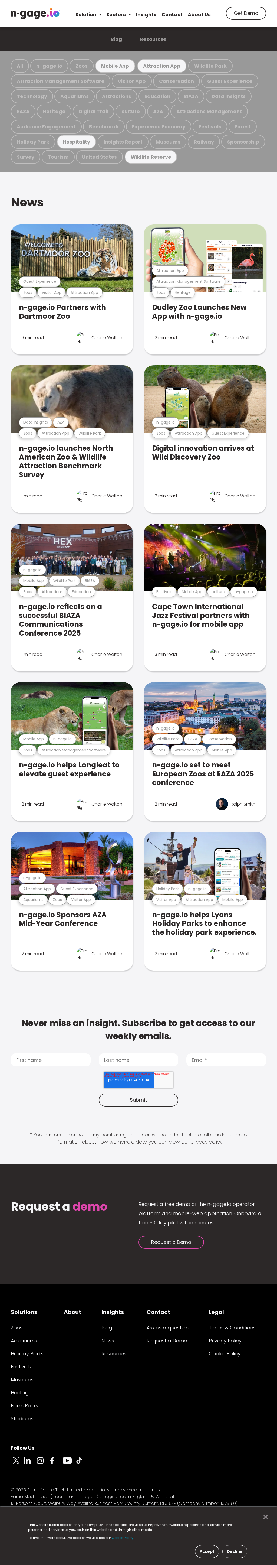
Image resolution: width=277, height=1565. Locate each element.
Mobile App (115, 66)
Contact (172, 14)
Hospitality (76, 141)
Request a (59, 1207)
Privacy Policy (225, 1340)
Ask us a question (168, 1327)
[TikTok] (82, 1463)
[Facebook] (56, 1463)
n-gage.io (49, 66)
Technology (32, 96)
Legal (216, 1312)
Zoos (81, 66)
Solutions (24, 1312)
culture (130, 111)
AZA (158, 111)
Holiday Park (33, 141)
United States (99, 157)
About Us (199, 14)
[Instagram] (43, 1463)
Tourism (58, 157)
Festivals (210, 126)
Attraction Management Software (60, 81)
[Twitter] (17, 1463)
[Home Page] (35, 13)
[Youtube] (69, 1463)
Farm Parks (24, 1405)
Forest (243, 126)
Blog (116, 39)
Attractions (116, 96)
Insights (146, 14)
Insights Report (123, 141)
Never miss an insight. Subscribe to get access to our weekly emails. (138, 1029)
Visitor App (132, 81)
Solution (85, 14)
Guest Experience (229, 81)
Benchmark (104, 126)
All (20, 66)
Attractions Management (209, 111)
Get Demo (246, 13)
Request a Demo (171, 1242)
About (72, 1312)
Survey (25, 157)
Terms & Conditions (232, 1327)
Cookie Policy (224, 1353)
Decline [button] (235, 1551)
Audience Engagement (46, 126)
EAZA (23, 111)
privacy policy (206, 1141)
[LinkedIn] (30, 1463)
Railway (204, 141)
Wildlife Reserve (151, 157)
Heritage (54, 111)
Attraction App (161, 66)
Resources (153, 39)
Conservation (176, 81)
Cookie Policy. (123, 1537)
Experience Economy (158, 126)
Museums (168, 141)
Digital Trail (93, 111)
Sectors (116, 14)
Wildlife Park (210, 66)
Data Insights (229, 96)
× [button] (264, 1517)
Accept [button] (207, 1551)
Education (157, 96)
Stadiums (22, 1418)
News (27, 202)
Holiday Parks (27, 1353)
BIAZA (191, 96)
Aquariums (74, 96)
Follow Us (22, 1447)
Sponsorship (243, 141)
